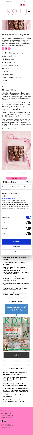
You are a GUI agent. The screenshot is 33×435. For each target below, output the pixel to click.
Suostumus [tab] (5, 187)
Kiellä (16, 251)
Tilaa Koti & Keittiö (7, 411)
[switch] (28, 222)
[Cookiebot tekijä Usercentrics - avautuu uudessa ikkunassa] (24, 182)
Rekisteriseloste (6, 417)
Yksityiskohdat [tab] (16, 187)
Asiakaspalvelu (6, 413)
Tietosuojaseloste (7, 415)
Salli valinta (16, 246)
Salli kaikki (16, 241)
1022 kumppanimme (8, 198)
